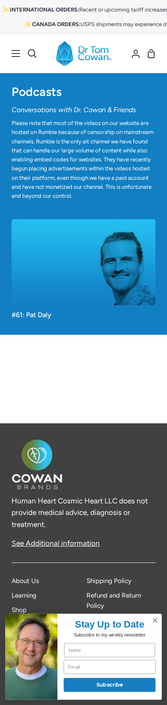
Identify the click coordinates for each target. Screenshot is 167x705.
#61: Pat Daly (31, 315)
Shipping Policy (108, 581)
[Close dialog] (155, 620)
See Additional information (56, 543)
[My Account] (132, 54)
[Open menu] (10, 53)
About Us (25, 581)
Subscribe (109, 685)
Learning (24, 595)
